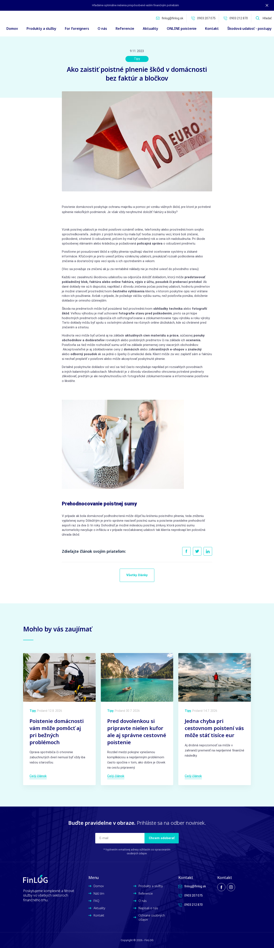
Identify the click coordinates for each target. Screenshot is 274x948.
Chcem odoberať (161, 838)
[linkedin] (208, 551)
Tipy (137, 58)
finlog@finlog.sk (172, 18)
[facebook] (186, 551)
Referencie (125, 28)
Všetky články (137, 575)
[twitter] (197, 551)
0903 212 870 (238, 18)
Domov (12, 28)
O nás (102, 28)
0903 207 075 (206, 18)
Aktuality (150, 28)
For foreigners (77, 28)
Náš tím (99, 893)
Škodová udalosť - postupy (249, 28)
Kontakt (212, 28)
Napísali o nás (148, 908)
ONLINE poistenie (182, 28)
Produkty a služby (150, 886)
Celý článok (38, 776)
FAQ (96, 901)
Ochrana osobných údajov (151, 917)
